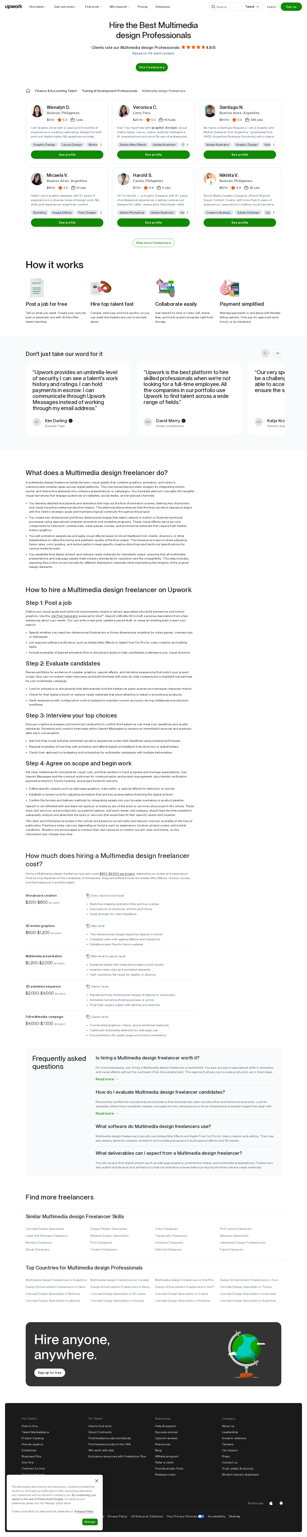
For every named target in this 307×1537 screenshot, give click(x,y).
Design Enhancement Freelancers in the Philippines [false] (186, 1286)
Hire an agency (32, 1444)
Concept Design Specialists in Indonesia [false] (248, 1293)
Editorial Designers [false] (168, 1249)
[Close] (97, 1481)
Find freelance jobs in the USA (110, 1444)
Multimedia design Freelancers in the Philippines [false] (186, 1280)
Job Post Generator (64, 616)
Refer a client (164, 1462)
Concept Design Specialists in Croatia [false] (181, 1293)
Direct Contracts (33, 1474)
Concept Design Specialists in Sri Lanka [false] (118, 1293)
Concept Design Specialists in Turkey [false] (246, 1286)
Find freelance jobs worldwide (110, 1438)
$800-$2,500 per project (117, 873)
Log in (271, 6)
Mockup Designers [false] (39, 1242)
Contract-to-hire (33, 1468)
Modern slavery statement (240, 1474)
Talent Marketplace (35, 1432)
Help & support (165, 1426)
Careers (227, 1444)
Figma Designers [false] (232, 1249)
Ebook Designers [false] (37, 1249)
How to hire (30, 1426)
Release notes (165, 1474)
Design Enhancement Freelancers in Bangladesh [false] (121, 1286)
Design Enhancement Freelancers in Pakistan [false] (56, 1286)
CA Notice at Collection (147, 1516)
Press (226, 1456)
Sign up (291, 6)
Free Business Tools (169, 1468)
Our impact (230, 1450)
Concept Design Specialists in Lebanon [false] (53, 1300)
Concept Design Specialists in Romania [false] (182, 1300)
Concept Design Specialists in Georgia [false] (117, 1300)
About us (228, 1426)
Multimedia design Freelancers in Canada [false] (119, 1280)
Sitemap (234, 1516)
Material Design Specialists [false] (109, 1235)
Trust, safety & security (238, 1468)
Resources (162, 1444)
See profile (67, 154)
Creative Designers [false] (104, 1249)
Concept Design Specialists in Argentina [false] (248, 1300)
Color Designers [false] (166, 1228)
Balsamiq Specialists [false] (234, 1235)
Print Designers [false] (101, 1242)
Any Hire (28, 1462)
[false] (28, 91)
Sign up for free (50, 1372)
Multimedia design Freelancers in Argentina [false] (56, 1280)
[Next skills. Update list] (100, 144)
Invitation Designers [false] (169, 1242)
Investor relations (234, 1438)
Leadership (230, 1432)
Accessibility (217, 1516)
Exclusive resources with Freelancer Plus (117, 1456)
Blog (158, 1450)
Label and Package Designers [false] (46, 1235)
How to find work (100, 1426)
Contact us (229, 1462)
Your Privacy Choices (185, 1516)
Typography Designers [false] (171, 1235)
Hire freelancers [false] (152, 67)
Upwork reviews (166, 1438)
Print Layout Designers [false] (236, 1228)
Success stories (166, 1432)
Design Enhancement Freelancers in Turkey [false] (250, 1280)
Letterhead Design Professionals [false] (242, 1242)
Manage (90, 1521)
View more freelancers (153, 243)
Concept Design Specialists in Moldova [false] (53, 1293)
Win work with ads (101, 1450)
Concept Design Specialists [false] (45, 1228)
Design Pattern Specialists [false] (108, 1228)
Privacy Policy (117, 1516)
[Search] (213, 7)
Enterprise (29, 1450)
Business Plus (31, 1456)
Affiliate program (167, 1456)
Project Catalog (33, 1438)
